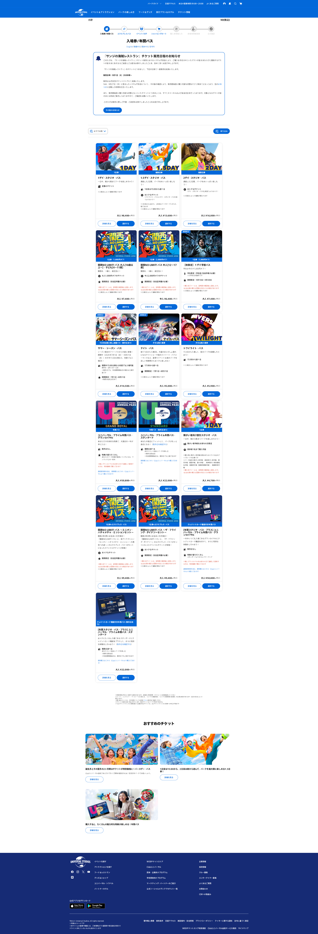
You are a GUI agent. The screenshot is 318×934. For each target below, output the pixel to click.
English (130, 46)
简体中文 (145, 46)
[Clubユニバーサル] (224, 3)
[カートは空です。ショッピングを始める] (240, 3)
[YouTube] (88, 872)
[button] (155, 4)
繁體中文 (137, 46)
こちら (145, 700)
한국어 (152, 46)
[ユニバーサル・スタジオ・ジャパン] (80, 862)
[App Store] (77, 905)
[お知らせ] (230, 3)
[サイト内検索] (235, 3)
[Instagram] (77, 872)
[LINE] (72, 877)
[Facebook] (72, 872)
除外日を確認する (160, 444)
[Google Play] (95, 905)
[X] (83, 872)
